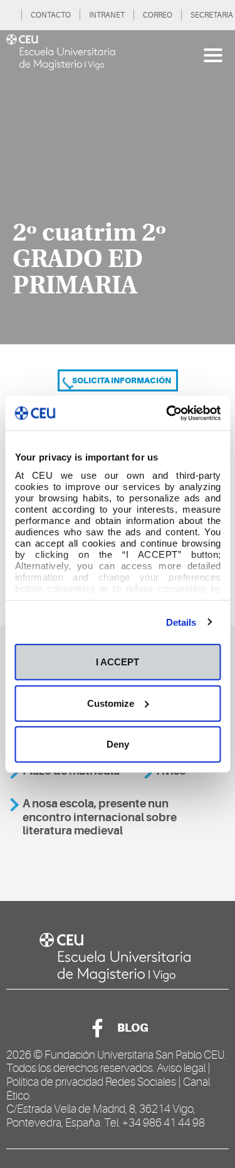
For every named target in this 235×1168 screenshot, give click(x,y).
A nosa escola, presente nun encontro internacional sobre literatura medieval (100, 817)
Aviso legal (181, 1068)
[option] (117, 187)
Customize (110, 702)
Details (181, 621)
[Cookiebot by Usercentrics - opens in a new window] (167, 413)
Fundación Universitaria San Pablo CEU (134, 1055)
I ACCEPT (117, 662)
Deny (118, 744)
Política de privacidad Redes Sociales (91, 1082)
